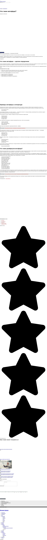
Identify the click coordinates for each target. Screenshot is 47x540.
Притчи (4, 517)
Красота (2, 530)
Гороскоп (4, 533)
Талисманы (4, 535)
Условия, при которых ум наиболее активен (6, 477)
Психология (3, 512)
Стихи (3, 518)
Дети (2, 515)
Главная (1, 8)
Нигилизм (2, 220)
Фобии (4, 525)
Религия (2, 523)
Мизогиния (2, 222)
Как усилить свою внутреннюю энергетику (6, 449)
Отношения (3, 514)
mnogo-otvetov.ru (8, 178)
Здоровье (2, 524)
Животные (2, 537)
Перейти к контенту (3, 1)
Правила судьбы (3, 223)
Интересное (3, 516)
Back (3, 521)
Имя (0, 480)
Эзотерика (2, 532)
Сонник (4, 534)
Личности (2, 522)
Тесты (3, 519)
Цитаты (4, 520)
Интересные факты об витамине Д (5, 471)
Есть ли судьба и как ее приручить (5, 459)
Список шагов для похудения (8, 527)
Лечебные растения (5, 526)
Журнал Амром (4, 510)
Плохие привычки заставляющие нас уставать (6, 474)
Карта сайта (2, 505)
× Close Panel (1, 539)
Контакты (2, 504)
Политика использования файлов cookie (5, 502)
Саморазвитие (5, 8)
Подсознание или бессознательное (5, 469)
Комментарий (2, 485)
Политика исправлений (4, 503)
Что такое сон (3, 221)
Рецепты (2, 531)
